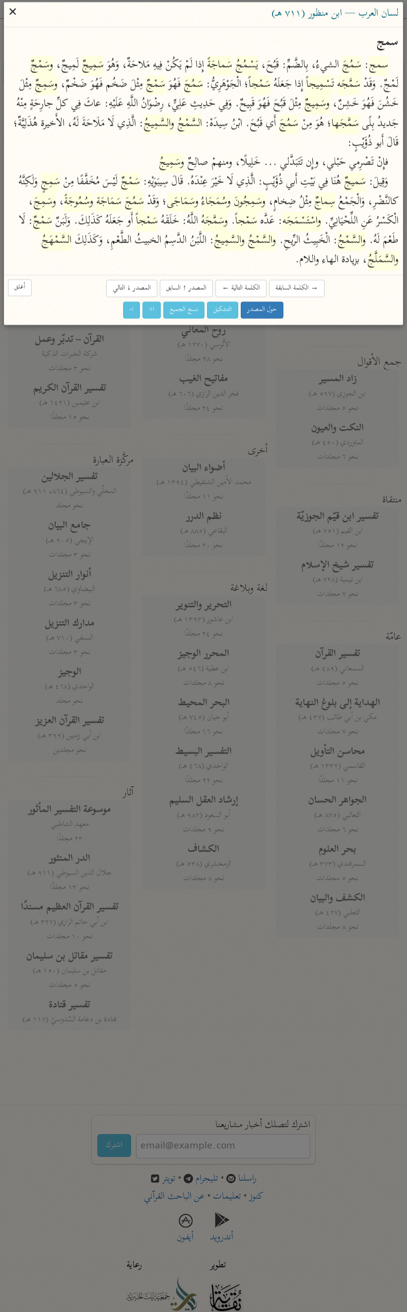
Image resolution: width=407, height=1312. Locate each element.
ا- (132, 310)
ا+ (152, 310)
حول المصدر (262, 310)
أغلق (20, 288)
